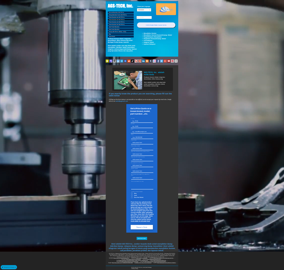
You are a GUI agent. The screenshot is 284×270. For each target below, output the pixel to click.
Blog (110, 34)
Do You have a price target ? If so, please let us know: (140, 175)
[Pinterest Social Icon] (172, 61)
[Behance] (125, 61)
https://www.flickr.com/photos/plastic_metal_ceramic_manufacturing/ (133, 260)
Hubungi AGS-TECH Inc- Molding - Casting (117, 31)
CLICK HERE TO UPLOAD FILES (140, 221)
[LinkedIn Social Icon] (143, 61)
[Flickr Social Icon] (154, 61)
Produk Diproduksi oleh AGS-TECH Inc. (117, 17)
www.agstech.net (142, 254)
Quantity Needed (134, 168)
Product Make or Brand (135, 145)
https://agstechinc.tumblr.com (160, 260)
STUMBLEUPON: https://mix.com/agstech (143, 262)
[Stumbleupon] (139, 61)
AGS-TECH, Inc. (120, 5)
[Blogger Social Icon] (147, 61)
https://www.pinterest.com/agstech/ (133, 259)
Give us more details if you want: (137, 181)
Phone (132, 134)
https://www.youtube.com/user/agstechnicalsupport (155, 261)
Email (132, 129)
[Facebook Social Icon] (157, 61)
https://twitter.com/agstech (141, 258)
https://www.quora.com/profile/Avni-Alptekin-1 (166, 262)
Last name (133, 123)
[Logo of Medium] (114, 61)
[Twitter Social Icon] (161, 61)
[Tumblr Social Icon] (150, 61)
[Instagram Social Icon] (176, 61)
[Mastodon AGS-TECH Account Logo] (110, 61)
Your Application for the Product (137, 162)
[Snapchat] (107, 61)
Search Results (112, 36)
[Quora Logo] (136, 61)
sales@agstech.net (132, 254)
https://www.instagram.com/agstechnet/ (130, 261)
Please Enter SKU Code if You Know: (138, 156)
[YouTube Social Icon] (168, 61)
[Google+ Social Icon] (165, 61)
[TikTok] (132, 61)
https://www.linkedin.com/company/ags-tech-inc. (163, 258)
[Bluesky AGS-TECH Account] (118, 61)
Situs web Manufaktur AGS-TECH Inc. (116, 12)
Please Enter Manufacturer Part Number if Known (140, 151)
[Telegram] (121, 61)
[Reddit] (129, 61)
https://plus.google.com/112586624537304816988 (122, 262)
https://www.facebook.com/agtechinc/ (121, 258)
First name (133, 118)
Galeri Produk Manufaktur (114, 27)
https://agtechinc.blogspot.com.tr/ (154, 259)
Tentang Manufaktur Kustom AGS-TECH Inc (118, 15)
